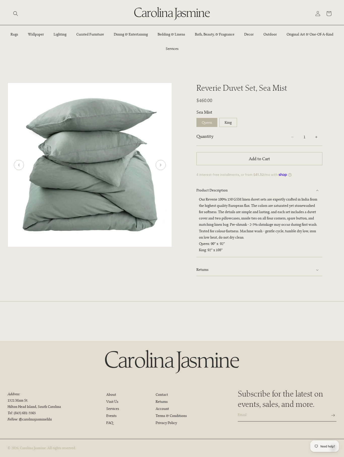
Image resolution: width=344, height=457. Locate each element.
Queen (207, 122)
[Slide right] (161, 165)
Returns (162, 401)
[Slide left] (19, 165)
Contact (162, 394)
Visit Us (112, 401)
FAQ (109, 422)
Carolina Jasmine (33, 448)
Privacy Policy (166, 422)
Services (112, 408)
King (228, 122)
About (111, 394)
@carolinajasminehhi (35, 419)
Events (111, 415)
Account (162, 408)
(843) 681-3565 (25, 413)
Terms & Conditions (171, 415)
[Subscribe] (330, 415)
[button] (15, 13)
